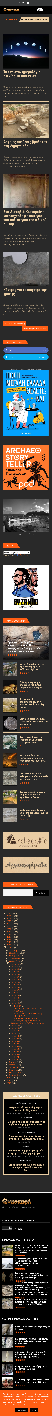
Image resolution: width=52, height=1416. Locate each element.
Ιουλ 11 (16, 1033)
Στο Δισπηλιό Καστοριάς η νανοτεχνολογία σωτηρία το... (26, 1019)
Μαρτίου (13, 1069)
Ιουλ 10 (16, 1035)
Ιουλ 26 (16, 979)
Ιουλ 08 (16, 1041)
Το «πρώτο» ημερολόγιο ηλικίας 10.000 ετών (22, 74)
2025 (9, 915)
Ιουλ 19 (16, 995)
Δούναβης (26, 1146)
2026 (9, 913)
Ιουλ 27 (16, 976)
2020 (9, 929)
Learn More (21, 1410)
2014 (9, 944)
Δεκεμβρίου (15, 950)
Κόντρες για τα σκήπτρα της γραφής (25, 292)
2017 (9, 936)
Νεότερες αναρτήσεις (15, 323)
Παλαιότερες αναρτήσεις (34, 328)
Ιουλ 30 (16, 969)
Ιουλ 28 (16, 974)
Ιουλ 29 (16, 971)
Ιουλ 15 (18, 1006)
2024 (9, 918)
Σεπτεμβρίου (15, 958)
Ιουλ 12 (16, 1030)
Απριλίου (14, 1067)
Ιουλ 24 (16, 984)
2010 (9, 1083)
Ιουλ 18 (16, 997)
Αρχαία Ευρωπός (32, 19)
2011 (9, 1080)
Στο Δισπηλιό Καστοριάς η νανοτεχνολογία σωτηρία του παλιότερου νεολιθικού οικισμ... (24, 218)
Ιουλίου (16, 963)
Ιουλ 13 (16, 1028)
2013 (11, 947)
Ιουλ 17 (16, 1000)
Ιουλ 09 (16, 1038)
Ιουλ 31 (16, 966)
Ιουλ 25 (16, 982)
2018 (9, 934)
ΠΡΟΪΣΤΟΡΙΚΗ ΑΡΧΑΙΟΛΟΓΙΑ (26, 1103)
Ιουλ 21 (16, 992)
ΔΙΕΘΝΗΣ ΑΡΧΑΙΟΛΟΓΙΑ (26, 1132)
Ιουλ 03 (16, 1054)
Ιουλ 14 (16, 1025)
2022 (9, 923)
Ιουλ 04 (16, 1051)
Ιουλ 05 (16, 1049)
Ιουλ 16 (16, 1003)
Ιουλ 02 (16, 1056)
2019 (9, 931)
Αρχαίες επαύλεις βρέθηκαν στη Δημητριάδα (25, 144)
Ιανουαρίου (15, 1075)
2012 (9, 1077)
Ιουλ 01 (16, 1059)
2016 (9, 939)
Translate (24, 555)
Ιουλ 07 (16, 1043)
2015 (9, 942)
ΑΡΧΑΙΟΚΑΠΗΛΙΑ (26, 1118)
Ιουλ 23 (16, 987)
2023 (9, 921)
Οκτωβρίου (15, 955)
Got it (34, 1410)
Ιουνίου (13, 1062)
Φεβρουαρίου (15, 1072)
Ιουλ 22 (16, 990)
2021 (9, 926)
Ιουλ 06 (16, 1046)
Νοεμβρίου (14, 952)
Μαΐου (12, 1064)
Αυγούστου (15, 960)
